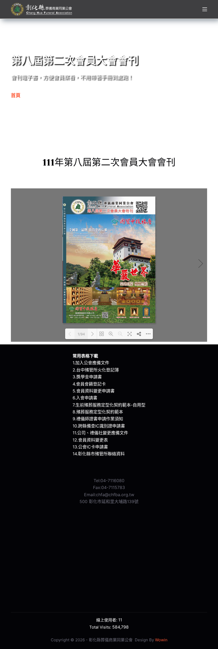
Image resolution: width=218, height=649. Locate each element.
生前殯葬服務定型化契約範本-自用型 (110, 405)
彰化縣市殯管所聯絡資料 (101, 453)
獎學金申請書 (89, 376)
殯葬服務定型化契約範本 (99, 411)
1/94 (81, 334)
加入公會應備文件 (92, 362)
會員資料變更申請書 (95, 390)
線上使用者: (107, 619)
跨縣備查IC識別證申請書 (101, 426)
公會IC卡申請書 (93, 446)
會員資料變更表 (93, 440)
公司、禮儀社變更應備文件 (102, 432)
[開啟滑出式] (204, 9)
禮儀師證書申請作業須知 (99, 418)
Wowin (161, 639)
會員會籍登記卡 (91, 384)
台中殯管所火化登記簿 (97, 370)
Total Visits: (100, 627)
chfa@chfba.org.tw (115, 494)
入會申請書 (86, 397)
